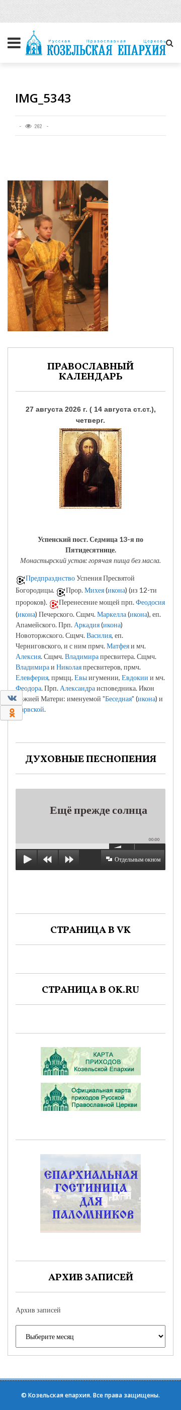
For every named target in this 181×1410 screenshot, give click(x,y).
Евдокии (135, 677)
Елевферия (32, 677)
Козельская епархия (59, 1395)
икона (116, 590)
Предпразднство (50, 578)
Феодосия (150, 602)
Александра (77, 688)
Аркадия (87, 624)
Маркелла (111, 614)
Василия (99, 635)
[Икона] (90, 466)
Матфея (118, 645)
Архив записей (38, 1309)
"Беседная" (118, 698)
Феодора (28, 688)
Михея (94, 590)
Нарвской (30, 709)
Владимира (82, 656)
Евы (80, 677)
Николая (68, 667)
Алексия (28, 656)
